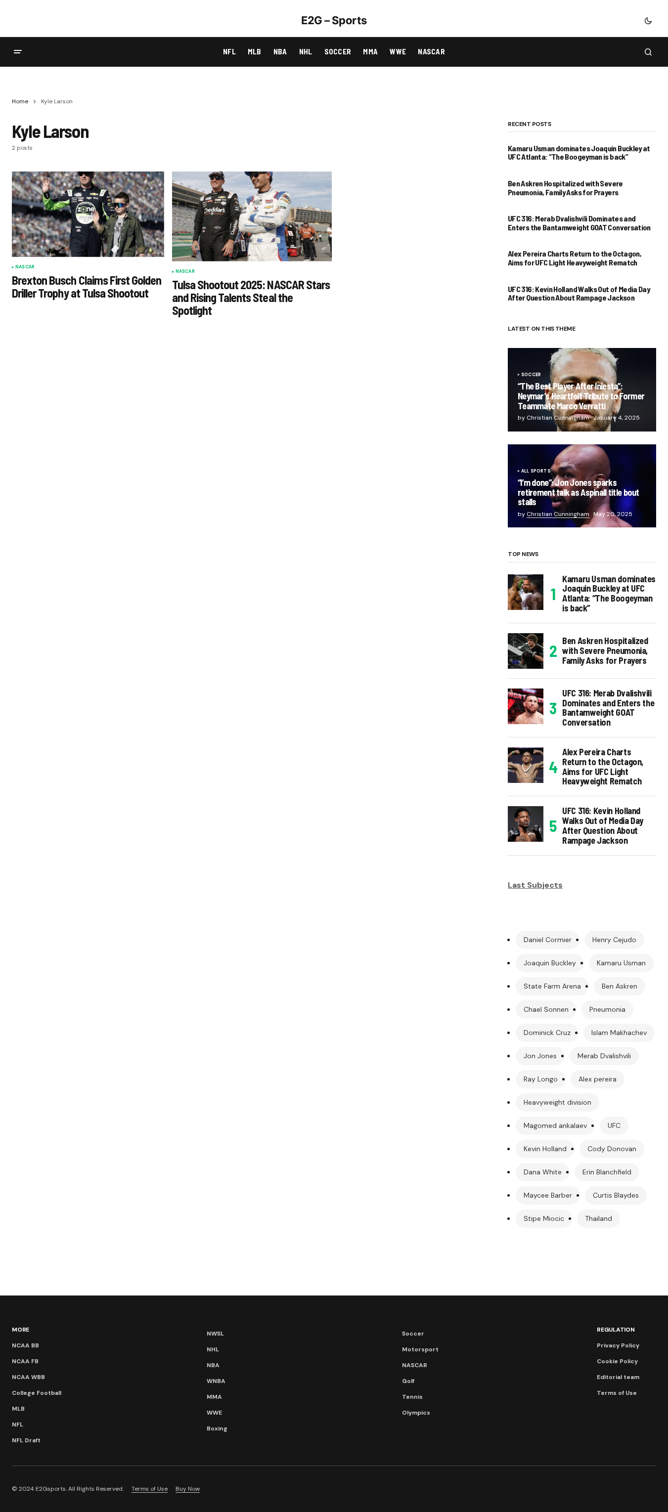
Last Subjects (535, 885)
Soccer (531, 375)
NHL (213, 1349)
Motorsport (420, 1349)
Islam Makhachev (619, 1032)
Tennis (412, 1397)
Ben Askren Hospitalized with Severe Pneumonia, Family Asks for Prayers (565, 187)
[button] (648, 20)
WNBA (216, 1381)
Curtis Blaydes (616, 1195)
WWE (214, 1413)
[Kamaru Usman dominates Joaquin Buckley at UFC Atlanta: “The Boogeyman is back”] (525, 592)
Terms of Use (617, 1393)
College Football (36, 1393)
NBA (213, 1365)
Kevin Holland (545, 1148)
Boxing (217, 1428)
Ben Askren (619, 986)
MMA (214, 1397)
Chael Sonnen (546, 1009)
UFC (614, 1125)
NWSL (215, 1334)
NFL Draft (26, 1440)
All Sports (535, 471)
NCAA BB (25, 1345)
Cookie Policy (617, 1361)
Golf (408, 1381)
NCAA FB (25, 1361)
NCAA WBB (28, 1377)
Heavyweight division (557, 1102)
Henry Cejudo (614, 939)
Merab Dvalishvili (604, 1055)
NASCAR (25, 267)
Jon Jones (540, 1055)
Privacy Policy (618, 1345)
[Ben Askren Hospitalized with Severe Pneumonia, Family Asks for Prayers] (525, 651)
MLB (18, 1409)
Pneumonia (607, 1009)
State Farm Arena (552, 986)
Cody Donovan (611, 1148)
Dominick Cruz (547, 1032)
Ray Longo (541, 1079)
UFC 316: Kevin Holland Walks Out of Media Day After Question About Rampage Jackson (579, 293)
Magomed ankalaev (555, 1125)
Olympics (416, 1413)
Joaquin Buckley (550, 962)
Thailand (598, 1218)
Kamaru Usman (621, 962)
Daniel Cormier (548, 939)
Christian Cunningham (558, 514)
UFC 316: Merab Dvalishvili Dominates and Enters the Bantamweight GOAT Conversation (579, 222)
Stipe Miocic (544, 1218)
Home (20, 101)
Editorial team (618, 1377)
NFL (17, 1424)
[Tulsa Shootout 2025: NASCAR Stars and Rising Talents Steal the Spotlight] (252, 216)
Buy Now (188, 1489)
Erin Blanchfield (606, 1171)
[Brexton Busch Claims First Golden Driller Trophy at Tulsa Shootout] (88, 214)
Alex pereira (598, 1079)
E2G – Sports (334, 20)
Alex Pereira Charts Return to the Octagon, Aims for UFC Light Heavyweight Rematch (574, 257)
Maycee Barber (548, 1195)
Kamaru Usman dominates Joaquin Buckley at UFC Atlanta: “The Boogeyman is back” (579, 152)
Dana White (543, 1171)
